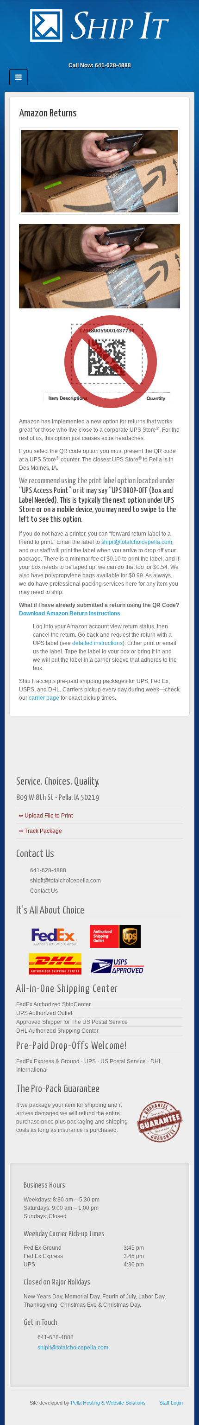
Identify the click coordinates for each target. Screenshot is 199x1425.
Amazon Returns (48, 113)
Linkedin (100, 52)
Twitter (112, 52)
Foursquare (87, 52)
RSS (125, 52)
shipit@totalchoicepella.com (65, 880)
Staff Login (171, 1403)
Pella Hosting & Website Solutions (108, 1403)
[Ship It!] (99, 25)
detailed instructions (97, 643)
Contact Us (44, 891)
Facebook (75, 52)
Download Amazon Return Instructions (69, 613)
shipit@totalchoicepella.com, (137, 542)
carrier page (44, 698)
